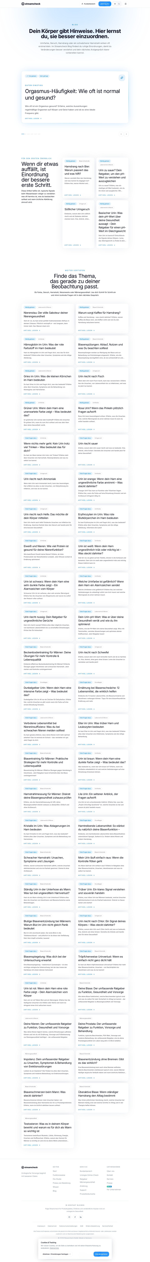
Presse (109, 1183)
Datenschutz (52, 1226)
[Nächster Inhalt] (126, 134)
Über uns (110, 1171)
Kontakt (110, 1175)
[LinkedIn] (81, 1217)
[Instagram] (69, 1217)
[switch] (117, 4)
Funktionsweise (59, 1175)
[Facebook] (75, 1217)
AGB (81, 1226)
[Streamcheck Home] (31, 4)
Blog (54, 1191)
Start (55, 1171)
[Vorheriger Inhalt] (121, 134)
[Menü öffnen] (126, 3)
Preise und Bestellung (61, 1183)
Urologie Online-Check (89, 1175)
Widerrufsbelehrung (93, 1226)
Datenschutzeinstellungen (68, 1226)
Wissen (56, 1187)
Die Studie (57, 1179)
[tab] (22, 134)
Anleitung (84, 1186)
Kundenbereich (86, 1171)
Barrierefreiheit (107, 1226)
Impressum (41, 1226)
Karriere (110, 1179)
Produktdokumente (87, 1194)
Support (83, 1190)
